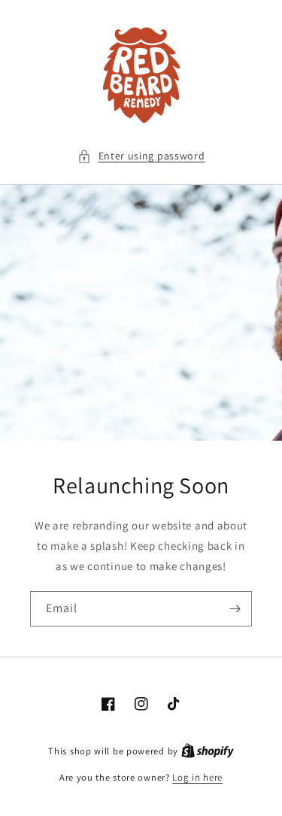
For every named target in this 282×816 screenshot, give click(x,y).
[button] (141, 156)
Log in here (197, 777)
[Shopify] (207, 751)
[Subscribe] (234, 608)
